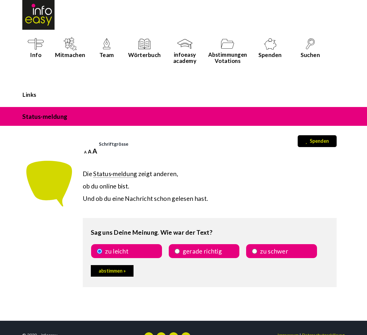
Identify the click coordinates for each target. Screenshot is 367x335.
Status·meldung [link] (115, 173)
